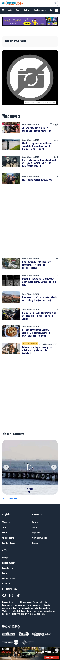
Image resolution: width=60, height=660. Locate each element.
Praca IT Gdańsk (8, 578)
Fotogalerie (6, 557)
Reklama (35, 542)
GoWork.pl (6, 583)
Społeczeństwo (40, 10)
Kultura (27, 10)
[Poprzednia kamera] (6, 467)
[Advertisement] (30, 222)
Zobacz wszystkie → (10, 498)
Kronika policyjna (8, 542)
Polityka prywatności (39, 537)
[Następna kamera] (54, 467)
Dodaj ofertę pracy (9, 588)
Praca (4, 573)
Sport (18, 10)
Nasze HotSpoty (8, 562)
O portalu (35, 522)
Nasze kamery (7, 567)
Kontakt (35, 527)
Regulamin (36, 532)
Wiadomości (7, 10)
